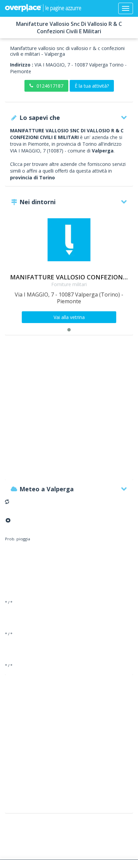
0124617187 (50, 86)
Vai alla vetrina (69, 317)
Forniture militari (69, 284)
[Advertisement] (69, 411)
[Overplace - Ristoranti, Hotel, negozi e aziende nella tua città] (43, 8)
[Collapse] (125, 8)
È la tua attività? (92, 86)
